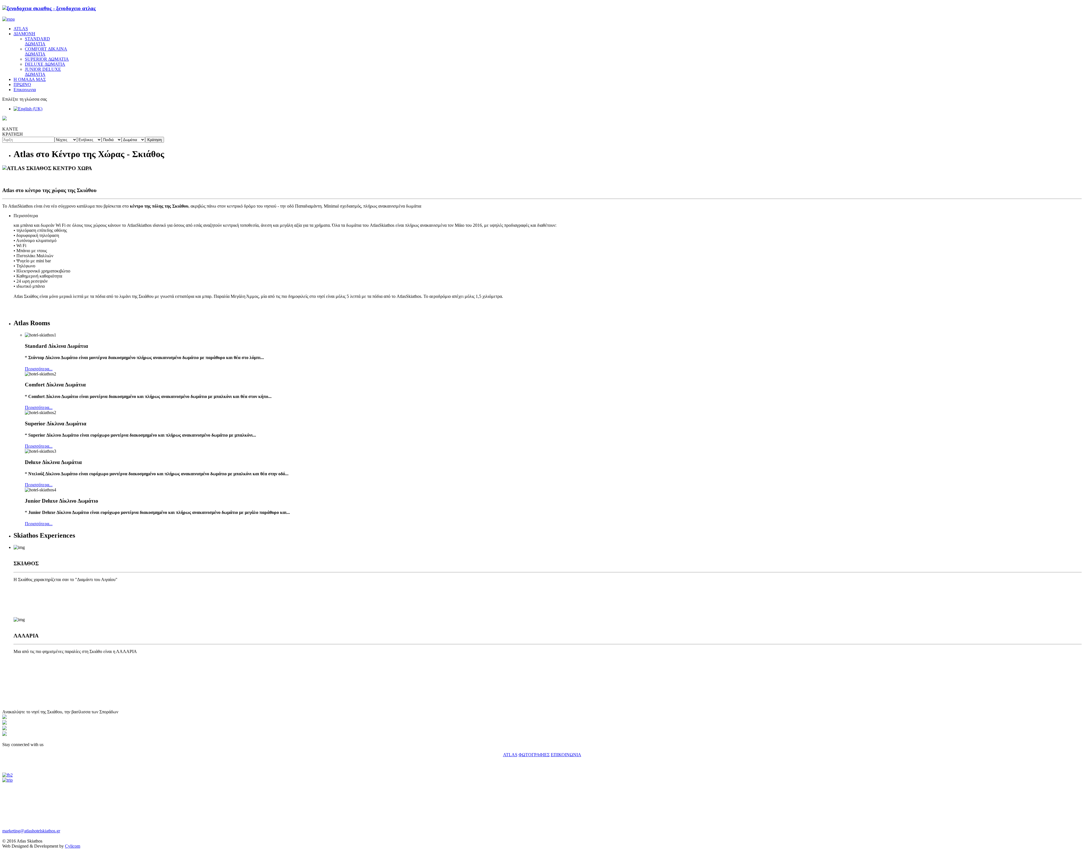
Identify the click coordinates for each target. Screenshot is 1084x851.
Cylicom (72, 846)
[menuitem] (21, 28)
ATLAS (510, 754)
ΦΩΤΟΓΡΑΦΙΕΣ (534, 754)
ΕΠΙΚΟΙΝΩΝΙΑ (566, 754)
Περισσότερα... (39, 368)
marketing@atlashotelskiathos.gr (31, 830)
